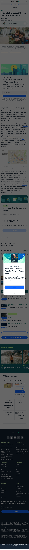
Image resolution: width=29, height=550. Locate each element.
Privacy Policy (21, 291)
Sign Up (14, 287)
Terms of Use (20, 290)
